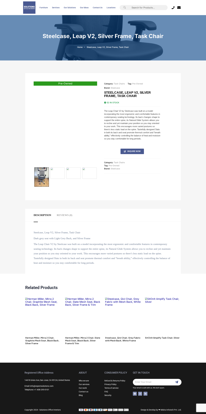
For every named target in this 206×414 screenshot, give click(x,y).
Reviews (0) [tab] (64, 215)
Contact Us (97, 8)
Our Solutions (70, 8)
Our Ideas (84, 8)
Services (56, 8)
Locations (111, 8)
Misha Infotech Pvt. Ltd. (171, 410)
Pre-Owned (137, 83)
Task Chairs (119, 83)
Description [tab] (42, 215)
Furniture (44, 8)
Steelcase (115, 88)
